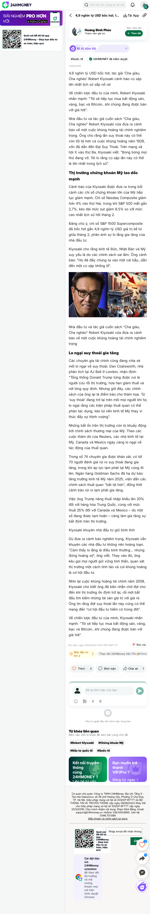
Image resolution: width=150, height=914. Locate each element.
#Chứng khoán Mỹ (111, 742)
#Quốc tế (77, 59)
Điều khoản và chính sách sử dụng (108, 818)
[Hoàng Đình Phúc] (77, 31)
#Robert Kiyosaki (82, 742)
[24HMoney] (17, 5)
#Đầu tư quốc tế (81, 750)
